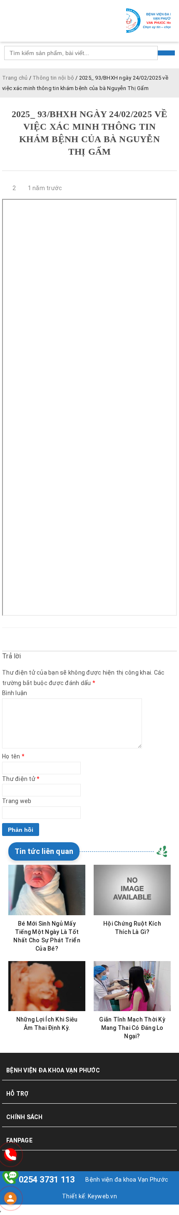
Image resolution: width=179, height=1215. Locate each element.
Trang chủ (14, 78)
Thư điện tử (21, 779)
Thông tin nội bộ (53, 78)
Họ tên (13, 756)
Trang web (16, 801)
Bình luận (14, 693)
